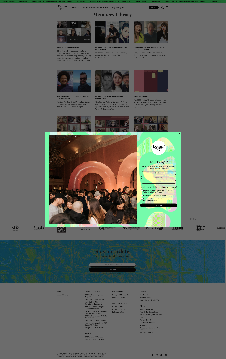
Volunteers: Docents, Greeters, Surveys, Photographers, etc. (156, 199)
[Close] (179, 133)
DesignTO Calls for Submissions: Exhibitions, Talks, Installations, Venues (158, 191)
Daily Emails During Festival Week (154, 195)
